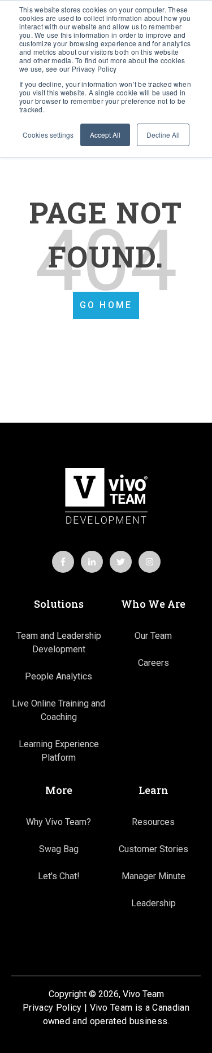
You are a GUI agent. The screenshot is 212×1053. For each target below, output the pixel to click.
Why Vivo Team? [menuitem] (58, 822)
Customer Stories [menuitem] (153, 849)
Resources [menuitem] (153, 822)
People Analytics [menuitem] (58, 676)
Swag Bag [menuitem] (59, 849)
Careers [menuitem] (153, 662)
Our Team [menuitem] (153, 635)
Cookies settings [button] (48, 134)
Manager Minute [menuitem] (153, 876)
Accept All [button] (105, 134)
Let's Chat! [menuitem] (59, 876)
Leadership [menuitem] (153, 903)
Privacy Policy (52, 1007)
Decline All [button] (163, 134)
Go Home (106, 305)
